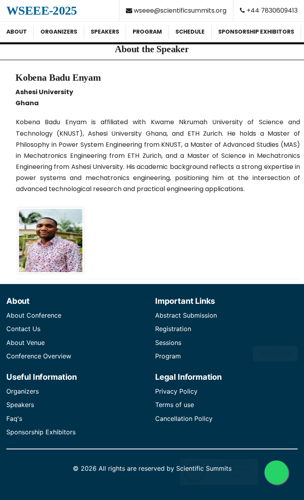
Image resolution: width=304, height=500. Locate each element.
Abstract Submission (186, 315)
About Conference (33, 315)
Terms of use (174, 405)
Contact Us (23, 329)
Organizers (22, 391)
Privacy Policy (176, 391)
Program (168, 356)
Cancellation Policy (184, 418)
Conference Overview (38, 356)
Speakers (20, 405)
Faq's (14, 418)
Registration (173, 329)
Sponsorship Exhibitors (41, 432)
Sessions (168, 343)
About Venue (25, 343)
